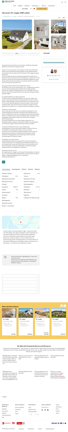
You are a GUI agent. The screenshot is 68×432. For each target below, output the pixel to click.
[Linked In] (48, 410)
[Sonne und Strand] (8, 2)
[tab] (4, 317)
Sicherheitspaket (32, 411)
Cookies (40, 428)
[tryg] (20, 424)
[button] (10, 362)
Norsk (57, 409)
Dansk (57, 413)
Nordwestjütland (6, 16)
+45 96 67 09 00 (54, 79)
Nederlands (58, 407)
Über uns (44, 6)
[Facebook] (45, 410)
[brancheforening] (6, 424)
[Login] (62, 2)
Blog (3, 417)
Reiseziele (27, 6)
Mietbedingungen (50, 428)
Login (29, 407)
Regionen (4, 413)
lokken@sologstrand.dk (54, 75)
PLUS (14, 6)
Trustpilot (4, 397)
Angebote (20, 6)
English (57, 404)
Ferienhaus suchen (42, 8)
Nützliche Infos (32, 409)
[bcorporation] (24, 424)
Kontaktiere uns (45, 407)
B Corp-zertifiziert (19, 407)
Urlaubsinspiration (6, 415)
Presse (16, 413)
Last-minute (25, 8)
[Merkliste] (65, 2)
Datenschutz (31, 428)
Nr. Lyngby (14, 16)
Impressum (21, 428)
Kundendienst (51, 6)
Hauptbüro (17, 409)
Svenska (58, 411)
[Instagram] (42, 410)
